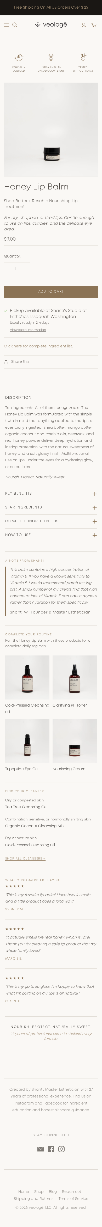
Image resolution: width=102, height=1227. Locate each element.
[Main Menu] (6, 25)
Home (23, 1191)
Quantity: (12, 256)
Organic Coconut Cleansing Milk (34, 826)
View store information (28, 330)
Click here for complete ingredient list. (38, 346)
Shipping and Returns (33, 1198)
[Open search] (15, 25)
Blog (53, 1191)
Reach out (71, 1191)
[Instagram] (61, 1149)
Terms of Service (73, 1198)
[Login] (84, 25)
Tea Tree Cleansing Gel (26, 807)
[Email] (40, 1149)
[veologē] (51, 24)
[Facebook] (51, 1149)
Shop (39, 1191)
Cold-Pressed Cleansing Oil (30, 845)
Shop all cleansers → (25, 858)
